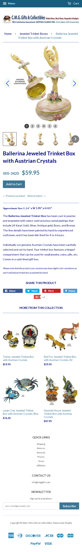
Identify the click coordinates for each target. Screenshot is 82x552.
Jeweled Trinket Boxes (33, 33)
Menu (11, 3)
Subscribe (69, 506)
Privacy (41, 457)
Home (8, 33)
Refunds (41, 452)
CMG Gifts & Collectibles (40, 523)
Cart (76, 3)
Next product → (36, 195)
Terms (41, 461)
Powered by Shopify (62, 523)
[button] (10, 139)
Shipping (41, 444)
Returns (41, 448)
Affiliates (41, 465)
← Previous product (15, 195)
